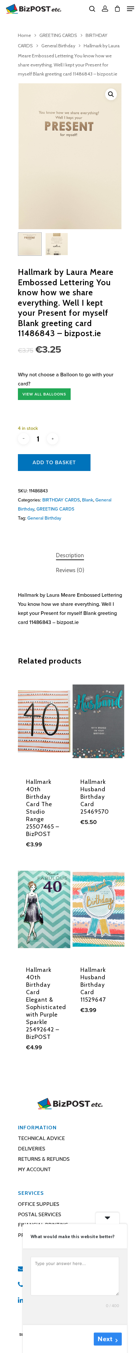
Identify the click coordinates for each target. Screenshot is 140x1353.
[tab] (70, 555)
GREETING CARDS (58, 35)
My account (34, 1169)
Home (24, 35)
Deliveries (31, 1149)
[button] (111, 94)
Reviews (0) (70, 570)
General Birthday (58, 46)
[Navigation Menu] (130, 9)
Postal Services (39, 1214)
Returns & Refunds (44, 1159)
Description (70, 555)
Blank (87, 500)
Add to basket (54, 462)
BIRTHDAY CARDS (61, 500)
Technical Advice (41, 1138)
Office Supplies (38, 1204)
